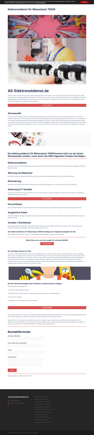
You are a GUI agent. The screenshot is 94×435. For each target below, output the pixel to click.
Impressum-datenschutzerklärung (43, 422)
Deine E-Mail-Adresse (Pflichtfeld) (17, 343)
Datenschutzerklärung (40, 2)
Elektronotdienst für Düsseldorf (43, 404)
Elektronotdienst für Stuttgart (42, 407)
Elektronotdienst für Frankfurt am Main (45, 409)
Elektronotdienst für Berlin (41, 419)
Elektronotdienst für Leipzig (42, 396)
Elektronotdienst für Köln (41, 414)
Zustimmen (84, 2)
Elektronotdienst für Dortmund (43, 401)
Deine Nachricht (12, 357)
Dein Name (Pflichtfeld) (14, 336)
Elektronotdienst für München (42, 412)
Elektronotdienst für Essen (41, 399)
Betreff (10, 350)
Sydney (36, 432)
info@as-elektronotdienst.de (17, 403)
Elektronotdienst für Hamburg (42, 417)
